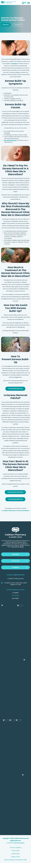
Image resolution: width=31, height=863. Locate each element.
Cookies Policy (15, 854)
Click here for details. (17, 547)
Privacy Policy (15, 851)
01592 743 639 (13, 578)
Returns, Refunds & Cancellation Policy (15, 860)
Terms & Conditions (15, 847)
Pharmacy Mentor (19, 843)
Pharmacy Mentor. (24, 510)
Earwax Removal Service (15, 492)
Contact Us (17, 25)
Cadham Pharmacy (9, 510)
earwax (14, 63)
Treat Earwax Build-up (15, 389)
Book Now (6, 25)
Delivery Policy (15, 857)
